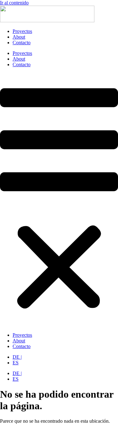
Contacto (22, 42)
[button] (59, 199)
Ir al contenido (14, 2)
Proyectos (22, 31)
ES (16, 362)
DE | (17, 357)
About (19, 37)
